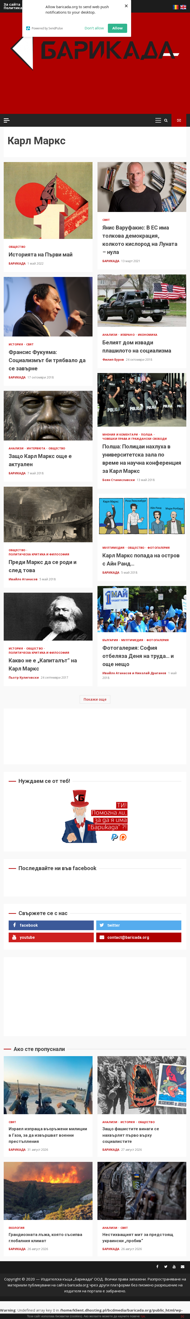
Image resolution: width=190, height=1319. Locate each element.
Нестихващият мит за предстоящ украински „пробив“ (141, 1191)
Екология (16, 1227)
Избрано (127, 334)
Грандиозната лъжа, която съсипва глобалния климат (48, 1191)
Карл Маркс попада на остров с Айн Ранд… (141, 517)
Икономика (147, 334)
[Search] (165, 120)
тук (143, 1316)
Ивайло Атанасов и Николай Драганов (134, 673)
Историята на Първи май (48, 200)
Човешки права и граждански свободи (134, 438)
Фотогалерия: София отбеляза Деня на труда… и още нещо (141, 609)
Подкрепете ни (178, 120)
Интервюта (36, 448)
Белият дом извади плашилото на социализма (141, 300)
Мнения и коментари (120, 434)
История (16, 344)
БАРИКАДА (17, 263)
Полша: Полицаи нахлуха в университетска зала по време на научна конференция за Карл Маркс (141, 400)
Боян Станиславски (119, 480)
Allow (117, 27)
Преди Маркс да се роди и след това (48, 514)
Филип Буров (113, 359)
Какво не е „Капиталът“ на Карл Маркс (48, 617)
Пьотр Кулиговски (24, 677)
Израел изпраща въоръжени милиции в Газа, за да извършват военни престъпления (48, 1085)
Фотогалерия (158, 547)
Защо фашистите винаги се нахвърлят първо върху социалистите (141, 1085)
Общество (17, 246)
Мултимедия (113, 547)
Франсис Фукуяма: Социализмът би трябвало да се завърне (48, 306)
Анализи (110, 334)
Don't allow (94, 27)
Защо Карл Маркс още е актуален (48, 415)
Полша (147, 434)
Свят (106, 219)
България (110, 640)
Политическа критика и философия (39, 554)
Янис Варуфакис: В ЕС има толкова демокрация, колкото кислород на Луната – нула (141, 187)
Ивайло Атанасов (23, 579)
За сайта (12, 4)
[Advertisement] (96, 99)
